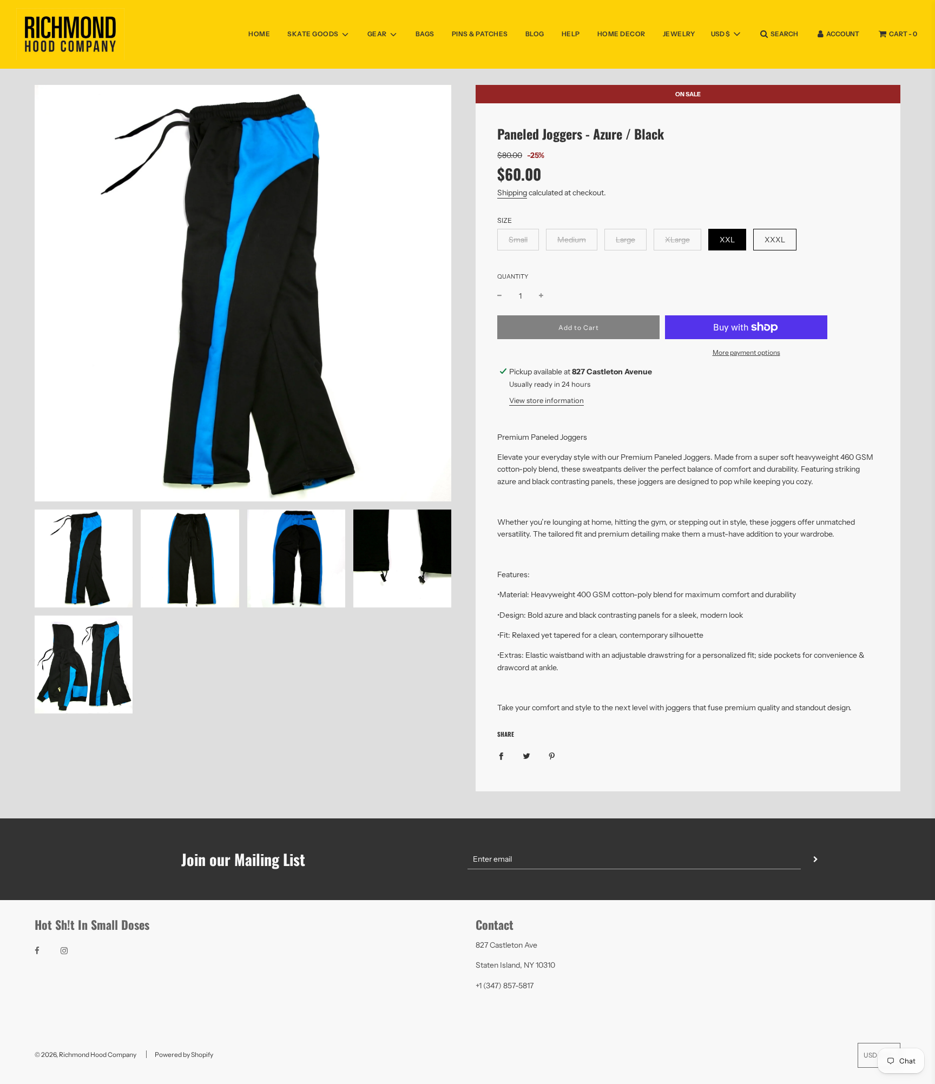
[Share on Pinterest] (552, 756)
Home (259, 34)
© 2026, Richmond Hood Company (85, 1054)
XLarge (677, 239)
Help (571, 34)
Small (518, 239)
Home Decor (621, 34)
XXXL (775, 239)
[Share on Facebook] (501, 756)
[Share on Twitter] (526, 756)
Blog (534, 34)
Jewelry (679, 34)
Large (625, 239)
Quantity (512, 276)
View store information (546, 400)
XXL (727, 239)
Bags (425, 34)
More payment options (746, 352)
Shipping (512, 192)
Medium (571, 239)
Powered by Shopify (184, 1054)
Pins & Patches (480, 34)
